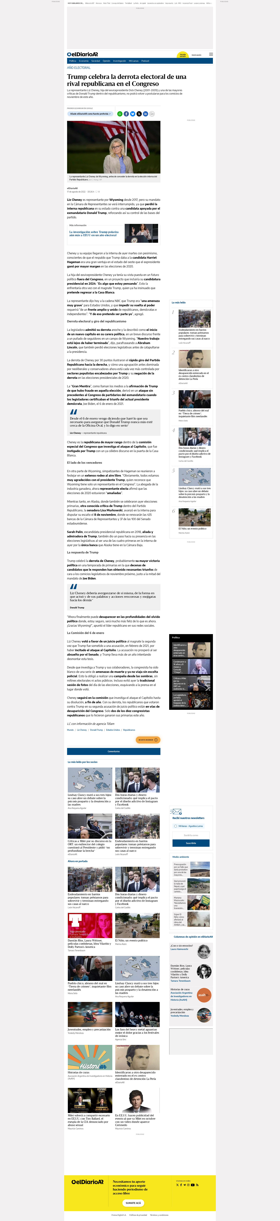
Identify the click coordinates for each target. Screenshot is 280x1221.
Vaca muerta (169, 3)
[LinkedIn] (145, 113)
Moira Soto (72, 993)
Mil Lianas (134, 60)
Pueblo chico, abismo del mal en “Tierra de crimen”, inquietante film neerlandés (89, 986)
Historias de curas (78, 1072)
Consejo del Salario (118, 3)
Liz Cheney (82, 730)
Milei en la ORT (89, 3)
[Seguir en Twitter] (177, 1185)
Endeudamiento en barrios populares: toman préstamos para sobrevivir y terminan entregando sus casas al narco (135, 845)
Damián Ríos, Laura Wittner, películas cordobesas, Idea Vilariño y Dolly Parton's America (89, 944)
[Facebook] (126, 113)
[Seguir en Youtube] (193, 1185)
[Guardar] (152, 113)
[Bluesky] (132, 113)
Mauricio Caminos (75, 1128)
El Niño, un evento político (131, 940)
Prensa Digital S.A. (119, 1215)
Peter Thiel (106, 3)
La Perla (135, 3)
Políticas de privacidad (138, 1215)
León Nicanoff (121, 854)
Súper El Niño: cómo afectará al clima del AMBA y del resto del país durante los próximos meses (180, 919)
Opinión (106, 60)
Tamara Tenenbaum (76, 950)
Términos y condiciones (159, 1215)
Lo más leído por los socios (82, 762)
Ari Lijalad (143, 3)
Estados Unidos (113, 730)
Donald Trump (96, 730)
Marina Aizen (121, 944)
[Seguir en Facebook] (181, 1185)
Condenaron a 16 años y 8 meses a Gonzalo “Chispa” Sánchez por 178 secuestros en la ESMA (180, 667)
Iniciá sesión (196, 55)
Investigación (119, 60)
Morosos (99, 3)
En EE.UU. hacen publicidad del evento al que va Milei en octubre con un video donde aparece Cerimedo (135, 1120)
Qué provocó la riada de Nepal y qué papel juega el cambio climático (180, 886)
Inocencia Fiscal (187, 3)
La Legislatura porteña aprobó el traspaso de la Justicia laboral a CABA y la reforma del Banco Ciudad (180, 700)
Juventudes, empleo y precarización (89, 1029)
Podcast (145, 60)
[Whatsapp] (120, 113)
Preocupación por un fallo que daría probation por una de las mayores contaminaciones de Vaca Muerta (181, 869)
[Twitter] (139, 113)
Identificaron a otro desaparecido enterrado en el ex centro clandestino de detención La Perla (135, 1076)
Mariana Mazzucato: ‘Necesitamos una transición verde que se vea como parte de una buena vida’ (180, 903)
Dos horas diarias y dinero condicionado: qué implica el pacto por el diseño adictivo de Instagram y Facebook (136, 799)
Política (72, 60)
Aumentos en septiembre (155, 3)
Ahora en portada (78, 861)
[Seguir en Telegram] (184, 1185)
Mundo (70, 730)
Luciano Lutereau (199, 3)
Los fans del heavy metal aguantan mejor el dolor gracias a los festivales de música (137, 1033)
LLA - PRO (178, 3)
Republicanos (129, 730)
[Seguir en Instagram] (188, 1185)
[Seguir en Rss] (197, 1185)
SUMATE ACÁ (133, 1203)
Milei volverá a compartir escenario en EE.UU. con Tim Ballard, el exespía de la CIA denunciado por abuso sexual (89, 1120)
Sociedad (95, 60)
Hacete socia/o (183, 55)
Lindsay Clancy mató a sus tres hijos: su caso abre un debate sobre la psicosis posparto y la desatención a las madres (90, 799)
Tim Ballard (128, 3)
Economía (84, 60)
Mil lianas (209, 3)
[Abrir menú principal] (211, 54)
